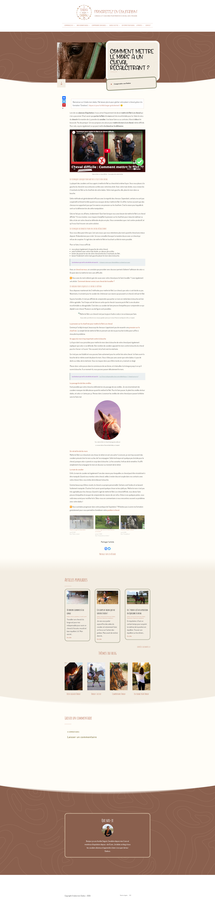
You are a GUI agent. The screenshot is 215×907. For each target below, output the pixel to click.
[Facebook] (105, 547)
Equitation (99, 618)
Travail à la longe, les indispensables (77, 530)
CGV (130, 895)
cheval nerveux (81, 269)
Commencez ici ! (68, 25)
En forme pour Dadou (128, 25)
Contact (148, 25)
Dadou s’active (113, 25)
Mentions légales (123, 895)
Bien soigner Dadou (82, 25)
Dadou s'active (70, 616)
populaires (76, 616)
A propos (139, 25)
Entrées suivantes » (143, 647)
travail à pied (83, 616)
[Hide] (62, 108)
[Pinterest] (64, 105)
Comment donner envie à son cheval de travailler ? (96, 281)
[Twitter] (109, 547)
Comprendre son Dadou (99, 25)
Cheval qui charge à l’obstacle (127, 530)
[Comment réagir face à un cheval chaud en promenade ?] (107, 522)
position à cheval (113, 510)
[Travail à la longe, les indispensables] (82, 522)
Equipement (130, 618)
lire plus (69, 637)
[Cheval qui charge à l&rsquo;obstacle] (133, 522)
